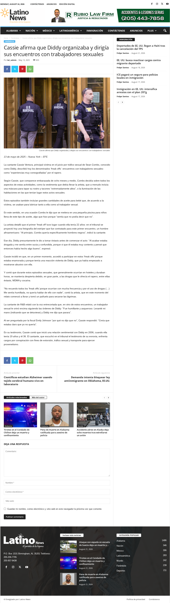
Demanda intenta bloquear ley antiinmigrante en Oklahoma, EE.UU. (87, 379)
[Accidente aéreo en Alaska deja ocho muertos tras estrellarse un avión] (93, 414)
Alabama (12, 30)
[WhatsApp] (30, 69)
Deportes (121, 570)
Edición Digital (67, 4)
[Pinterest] (22, 69)
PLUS (151, 30)
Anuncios (52, 4)
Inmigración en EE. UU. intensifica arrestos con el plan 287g (137, 90)
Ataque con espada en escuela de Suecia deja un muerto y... (94, 544)
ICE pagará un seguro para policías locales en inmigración (137, 76)
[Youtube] (167, 4)
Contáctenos (37, 4)
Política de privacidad (136, 599)
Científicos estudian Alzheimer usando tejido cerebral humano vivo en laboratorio (28, 381)
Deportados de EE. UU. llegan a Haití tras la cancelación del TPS (141, 47)
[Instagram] (157, 4)
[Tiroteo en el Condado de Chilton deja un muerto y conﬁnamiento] (20, 414)
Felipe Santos (123, 53)
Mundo (120, 561)
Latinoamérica (69, 30)
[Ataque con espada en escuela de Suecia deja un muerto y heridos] (68, 547)
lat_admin (11, 60)
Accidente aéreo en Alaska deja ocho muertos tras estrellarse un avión (93, 432)
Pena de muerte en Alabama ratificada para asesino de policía (54, 432)
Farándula (15, 38)
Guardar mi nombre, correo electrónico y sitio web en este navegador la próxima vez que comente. (54, 509)
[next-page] (108, 397)
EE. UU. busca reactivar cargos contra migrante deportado (139, 61)
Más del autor (38, 397)
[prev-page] (104, 397)
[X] (162, 4)
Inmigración (94, 30)
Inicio (6, 38)
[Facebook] (152, 4)
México (47, 30)
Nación (30, 30)
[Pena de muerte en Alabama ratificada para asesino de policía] (57, 414)
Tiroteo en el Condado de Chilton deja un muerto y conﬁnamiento (16, 432)
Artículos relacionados (16, 397)
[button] (165, 30)
